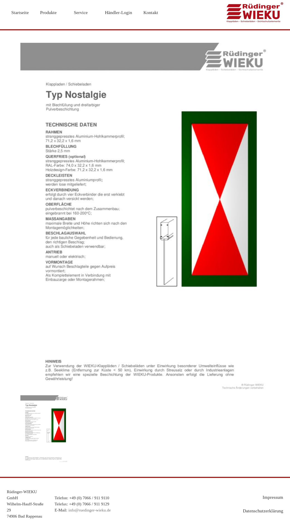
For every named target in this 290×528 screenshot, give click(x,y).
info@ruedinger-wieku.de (89, 510)
